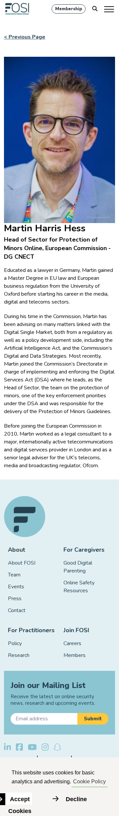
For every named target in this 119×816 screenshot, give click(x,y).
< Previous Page (24, 37)
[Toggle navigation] (109, 9)
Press (14, 598)
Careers (72, 643)
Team (14, 574)
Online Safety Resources (79, 586)
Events (16, 586)
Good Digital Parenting (77, 566)
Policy (15, 643)
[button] (92, 719)
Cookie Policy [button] (89, 781)
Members (74, 655)
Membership (68, 9)
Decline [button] (76, 799)
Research (18, 655)
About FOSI (21, 563)
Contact (16, 610)
